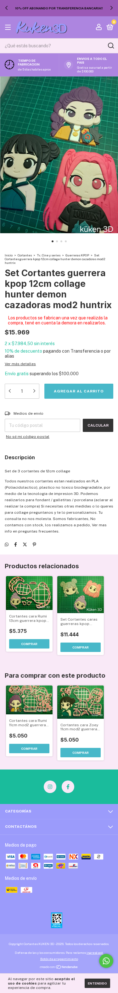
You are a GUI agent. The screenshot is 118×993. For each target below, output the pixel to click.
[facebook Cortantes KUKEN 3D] (68, 786)
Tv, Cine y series (48, 255)
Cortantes (25, 255)
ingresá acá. (95, 952)
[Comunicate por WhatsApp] (106, 961)
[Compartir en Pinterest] (34, 544)
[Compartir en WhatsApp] (6, 544)
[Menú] (9, 27)
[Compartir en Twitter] (25, 544)
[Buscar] (110, 45)
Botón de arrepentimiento (59, 959)
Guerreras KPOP (77, 255)
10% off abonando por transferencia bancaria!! (59, 8)
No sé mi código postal (27, 436)
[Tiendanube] (59, 967)
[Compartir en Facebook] (15, 544)
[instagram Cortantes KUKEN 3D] (50, 786)
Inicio (9, 255)
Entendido (97, 983)
